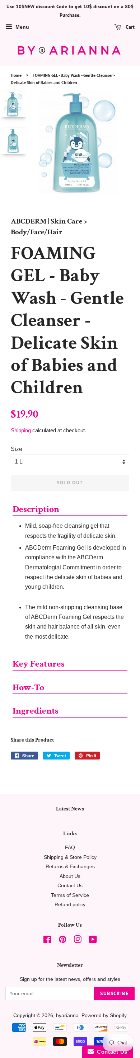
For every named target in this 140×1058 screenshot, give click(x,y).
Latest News (70, 808)
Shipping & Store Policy (70, 857)
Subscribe (114, 993)
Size (16, 449)
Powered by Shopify (104, 1015)
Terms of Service (70, 895)
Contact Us (70, 885)
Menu (21, 27)
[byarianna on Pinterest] (62, 941)
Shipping (21, 430)
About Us (70, 876)
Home (16, 75)
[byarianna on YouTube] (93, 941)
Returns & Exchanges (70, 866)
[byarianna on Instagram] (77, 941)
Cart (129, 27)
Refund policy (70, 904)
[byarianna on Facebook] (47, 941)
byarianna (67, 1015)
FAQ (70, 847)
